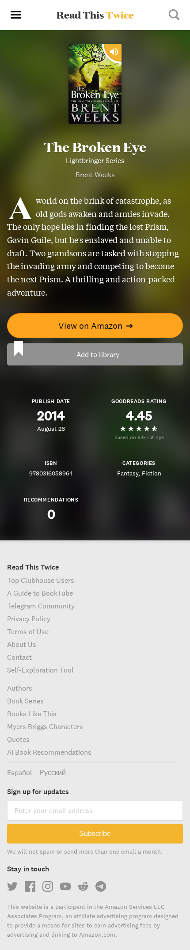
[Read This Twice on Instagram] (47, 886)
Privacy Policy (28, 618)
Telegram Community (41, 605)
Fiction (151, 473)
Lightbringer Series (95, 160)
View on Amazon (95, 325)
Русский (52, 772)
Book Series (25, 700)
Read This (95, 14)
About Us (21, 644)
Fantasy (127, 473)
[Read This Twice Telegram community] (100, 886)
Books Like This (32, 713)
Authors (19, 688)
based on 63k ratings (139, 437)
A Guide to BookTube (40, 593)
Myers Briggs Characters (45, 726)
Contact (19, 657)
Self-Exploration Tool (40, 669)
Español (19, 772)
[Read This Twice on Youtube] (65, 886)
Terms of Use (28, 631)
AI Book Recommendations (49, 752)
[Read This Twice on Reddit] (83, 886)
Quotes (18, 739)
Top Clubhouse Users (40, 580)
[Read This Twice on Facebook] (30, 886)
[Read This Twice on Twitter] (12, 886)
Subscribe (95, 833)
